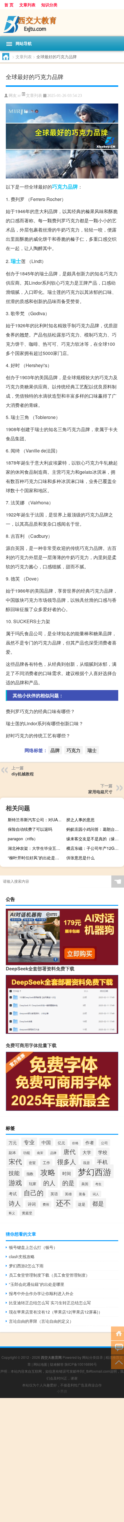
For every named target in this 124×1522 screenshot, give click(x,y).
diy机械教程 (23, 774)
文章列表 (27, 4)
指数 (30, 1173)
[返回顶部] (117, 1361)
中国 (46, 1142)
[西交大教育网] (62, 22)
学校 (102, 1152)
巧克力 (59, 186)
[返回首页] (117, 1332)
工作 (46, 1162)
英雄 (68, 1193)
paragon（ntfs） (23, 838)
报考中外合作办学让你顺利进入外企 (41, 1293)
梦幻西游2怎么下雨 (26, 1266)
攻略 (47, 1171)
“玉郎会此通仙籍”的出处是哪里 (36, 1284)
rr (19, 95)
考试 (13, 1193)
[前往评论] (117, 1347)
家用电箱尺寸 (100, 791)
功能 (26, 1152)
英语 (54, 1193)
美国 (84, 1183)
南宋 (40, 1152)
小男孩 (62, 1390)
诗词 (32, 1204)
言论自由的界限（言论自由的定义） (41, 1321)
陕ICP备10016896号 (81, 1364)
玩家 (32, 1183)
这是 (81, 1204)
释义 (12, 1213)
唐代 (69, 1151)
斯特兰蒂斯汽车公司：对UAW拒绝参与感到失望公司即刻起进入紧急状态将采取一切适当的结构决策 (36, 819)
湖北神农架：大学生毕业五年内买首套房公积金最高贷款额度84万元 (36, 848)
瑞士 (16, 261)
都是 (98, 1203)
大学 (86, 1152)
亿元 (61, 1142)
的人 (49, 1182)
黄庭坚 (27, 1212)
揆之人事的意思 (80, 819)
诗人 (15, 1202)
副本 (12, 1152)
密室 (32, 1162)
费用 (46, 1204)
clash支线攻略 (22, 1256)
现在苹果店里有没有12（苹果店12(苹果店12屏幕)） (55, 1312)
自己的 (34, 1192)
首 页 (9, 4)
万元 (13, 1142)
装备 (82, 1193)
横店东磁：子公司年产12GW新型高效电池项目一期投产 (94, 848)
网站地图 (40, 1364)
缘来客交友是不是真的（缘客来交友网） (94, 838)
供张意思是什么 (80, 857)
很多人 (66, 1161)
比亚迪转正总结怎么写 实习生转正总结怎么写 (50, 1302)
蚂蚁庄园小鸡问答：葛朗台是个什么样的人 (94, 829)
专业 (29, 1142)
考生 (98, 1183)
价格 (75, 1142)
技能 (14, 1173)
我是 (86, 1162)
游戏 (15, 1182)
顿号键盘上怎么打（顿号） (33, 1247)
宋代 (15, 1161)
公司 (104, 1142)
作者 (89, 1142)
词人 (96, 1194)
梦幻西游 (94, 1171)
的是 (68, 1182)
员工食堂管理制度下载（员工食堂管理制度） (49, 1275)
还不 (63, 1202)
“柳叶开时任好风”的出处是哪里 (35, 857)
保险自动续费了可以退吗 (30, 829)
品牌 (72, 186)
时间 (66, 1173)
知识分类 (49, 4)
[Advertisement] (62, 1460)
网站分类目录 (92, 1357)
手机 (102, 1162)
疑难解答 (57, 1364)
